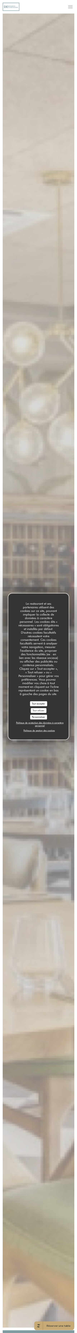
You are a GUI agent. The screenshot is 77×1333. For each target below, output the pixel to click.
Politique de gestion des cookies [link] (39, 730)
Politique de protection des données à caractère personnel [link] (40, 724)
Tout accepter (38, 703)
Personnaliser (38, 716)
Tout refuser (38, 710)
